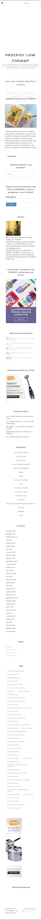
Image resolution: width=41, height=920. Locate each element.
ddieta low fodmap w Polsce (15, 671)
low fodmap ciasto (23, 691)
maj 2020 (9, 576)
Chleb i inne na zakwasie (21, 464)
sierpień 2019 (10, 604)
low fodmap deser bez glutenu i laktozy (19, 708)
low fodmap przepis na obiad (15, 741)
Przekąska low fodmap (14, 786)
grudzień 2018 (10, 628)
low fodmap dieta (12, 711)
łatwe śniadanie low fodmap (15, 804)
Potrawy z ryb (21, 495)
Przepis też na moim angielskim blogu (21, 503)
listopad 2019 (10, 595)
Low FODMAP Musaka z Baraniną (17, 437)
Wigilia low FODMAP (13, 801)
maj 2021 (9, 540)
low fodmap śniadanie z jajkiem (16, 773)
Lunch (7, 94)
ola (7, 343)
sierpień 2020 (10, 567)
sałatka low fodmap (13, 798)
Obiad (21, 484)
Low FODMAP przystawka (14, 748)
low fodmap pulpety (13, 755)
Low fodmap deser (12, 704)
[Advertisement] (20, 27)
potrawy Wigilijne (21, 488)
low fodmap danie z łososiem (15, 701)
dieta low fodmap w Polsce (15, 684)
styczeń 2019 (10, 625)
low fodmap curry (12, 694)
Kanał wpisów (10, 649)
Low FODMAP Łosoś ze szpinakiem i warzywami (17, 765)
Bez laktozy (18, 92)
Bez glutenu (9, 92)
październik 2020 (11, 561)
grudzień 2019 (10, 592)
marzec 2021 (10, 546)
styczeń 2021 (10, 552)
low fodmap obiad (12, 728)
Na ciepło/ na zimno (21, 480)
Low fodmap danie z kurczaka (16, 698)
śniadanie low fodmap (13, 808)
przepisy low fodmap (13, 794)
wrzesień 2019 (11, 601)
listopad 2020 (10, 558)
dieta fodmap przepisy (13, 677)
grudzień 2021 (10, 534)
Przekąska (25, 94)
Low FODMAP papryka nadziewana (17, 731)
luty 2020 (9, 585)
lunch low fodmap (12, 776)
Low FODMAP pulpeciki (13, 751)
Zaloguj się (9, 646)
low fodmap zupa (28, 758)
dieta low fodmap (12, 681)
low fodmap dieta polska (14, 714)
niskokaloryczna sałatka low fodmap (18, 779)
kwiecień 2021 (10, 543)
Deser (21, 472)
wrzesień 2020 (11, 564)
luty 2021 (9, 549)
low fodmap (10, 691)
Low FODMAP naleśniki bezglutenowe (18, 724)
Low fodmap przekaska (14, 738)
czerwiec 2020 (11, 573)
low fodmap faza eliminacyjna (16, 718)
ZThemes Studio (30, 910)
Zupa (21, 515)
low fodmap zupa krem (14, 761)
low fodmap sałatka (13, 758)
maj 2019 (9, 613)
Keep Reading (11, 156)
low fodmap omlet (27, 728)
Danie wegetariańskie (29, 92)
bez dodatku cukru (21, 452)
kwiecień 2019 (10, 616)
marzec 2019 (10, 619)
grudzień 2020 (11, 555)
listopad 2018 (10, 631)
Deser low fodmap (12, 674)
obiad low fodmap (12, 783)
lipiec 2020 (9, 570)
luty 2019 (9, 622)
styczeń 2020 (10, 588)
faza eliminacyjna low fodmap (16, 688)
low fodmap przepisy (13, 745)
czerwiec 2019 (11, 610)
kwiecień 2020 (11, 579)
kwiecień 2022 (11, 531)
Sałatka (29, 96)
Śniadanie (21, 511)
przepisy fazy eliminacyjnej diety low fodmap (18, 790)
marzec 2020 (10, 582)
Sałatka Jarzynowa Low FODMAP (21, 99)
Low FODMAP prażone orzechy (16, 734)
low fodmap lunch (12, 721)
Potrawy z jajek (15, 94)
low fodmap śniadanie (13, 769)
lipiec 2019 (9, 607)
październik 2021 (11, 537)
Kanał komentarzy (12, 652)
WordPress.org (10, 655)
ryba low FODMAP (28, 794)
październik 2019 (11, 598)
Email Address (11, 197)
